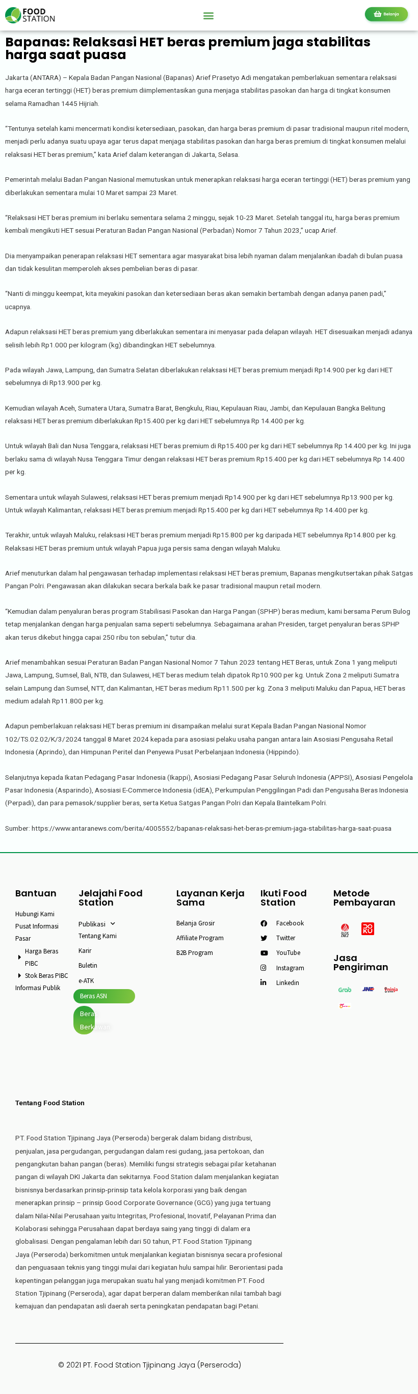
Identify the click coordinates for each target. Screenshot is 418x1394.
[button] (208, 15)
